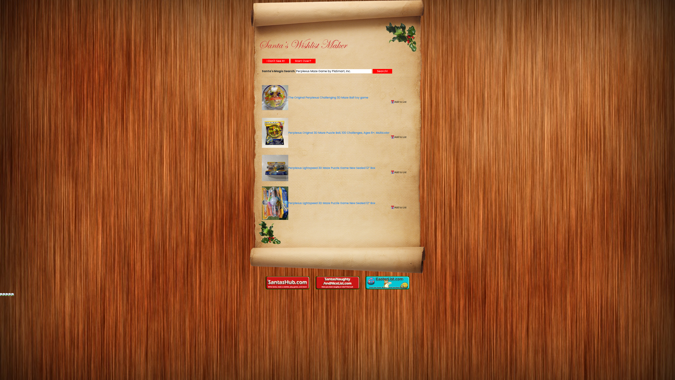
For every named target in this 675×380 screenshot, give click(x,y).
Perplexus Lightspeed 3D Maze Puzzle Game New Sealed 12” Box (331, 168)
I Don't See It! (276, 61)
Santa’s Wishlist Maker (302, 44)
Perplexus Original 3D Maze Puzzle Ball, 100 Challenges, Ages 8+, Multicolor (339, 133)
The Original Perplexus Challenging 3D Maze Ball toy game (328, 98)
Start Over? (303, 61)
